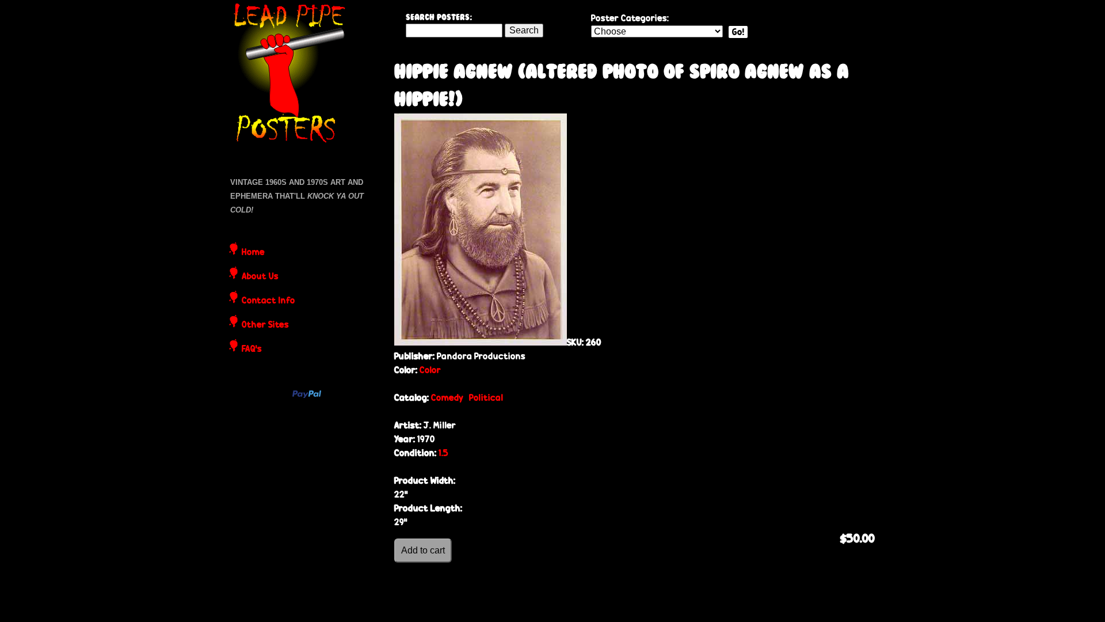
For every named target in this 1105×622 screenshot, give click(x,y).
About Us (260, 277)
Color (430, 370)
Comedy (447, 398)
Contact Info (268, 301)
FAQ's (252, 349)
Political (486, 398)
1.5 (443, 453)
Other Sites (265, 325)
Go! (738, 32)
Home (253, 253)
